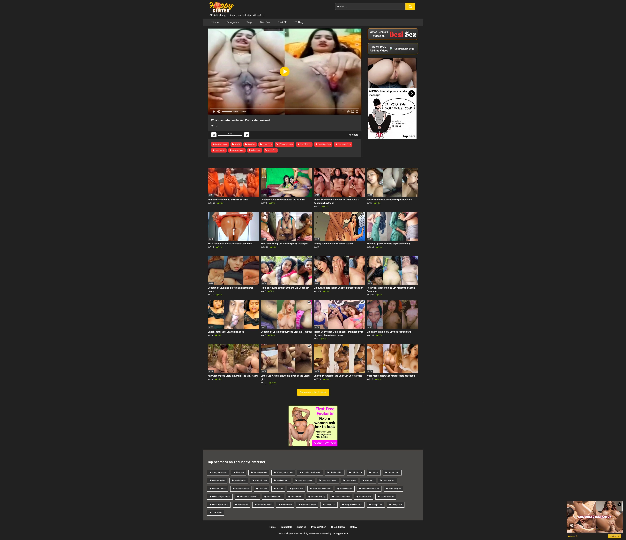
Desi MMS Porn (344, 144)
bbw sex (240, 472)
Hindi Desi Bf (346, 488)
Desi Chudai (240, 480)
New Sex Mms (387, 496)
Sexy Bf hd (271, 150)
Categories (232, 22)
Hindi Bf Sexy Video (321, 488)
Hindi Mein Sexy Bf (370, 488)
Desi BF (282, 22)
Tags (249, 22)
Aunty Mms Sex (219, 472)
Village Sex (397, 504)
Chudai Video (336, 472)
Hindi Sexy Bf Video (221, 496)
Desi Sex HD (220, 150)
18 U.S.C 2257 (338, 527)
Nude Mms (243, 504)
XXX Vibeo (217, 512)
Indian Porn (267, 144)
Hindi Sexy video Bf (248, 496)
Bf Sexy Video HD (285, 144)
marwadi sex (365, 496)
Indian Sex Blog (318, 496)
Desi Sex (265, 22)
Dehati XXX (357, 472)
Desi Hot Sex (282, 480)
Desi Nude (351, 480)
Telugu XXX (377, 504)
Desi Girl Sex (261, 480)
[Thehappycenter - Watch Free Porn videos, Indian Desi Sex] (221, 7)
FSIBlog (298, 22)
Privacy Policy (318, 527)
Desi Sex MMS (238, 150)
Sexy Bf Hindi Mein (353, 504)
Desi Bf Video (305, 144)
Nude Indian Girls (220, 504)
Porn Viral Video (308, 504)
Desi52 (237, 144)
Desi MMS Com (324, 144)
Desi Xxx (263, 488)
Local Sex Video (342, 496)
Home (215, 22)
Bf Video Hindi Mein (311, 472)
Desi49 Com (393, 472)
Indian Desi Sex (274, 496)
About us (301, 527)
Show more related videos (313, 392)
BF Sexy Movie (260, 472)
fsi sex (279, 488)
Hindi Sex (251, 144)
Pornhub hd (286, 504)
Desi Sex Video (221, 144)
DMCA (353, 527)
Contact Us (286, 527)
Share (355, 134)
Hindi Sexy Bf (395, 488)
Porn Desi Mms (264, 504)
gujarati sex (297, 488)
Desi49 (375, 472)
